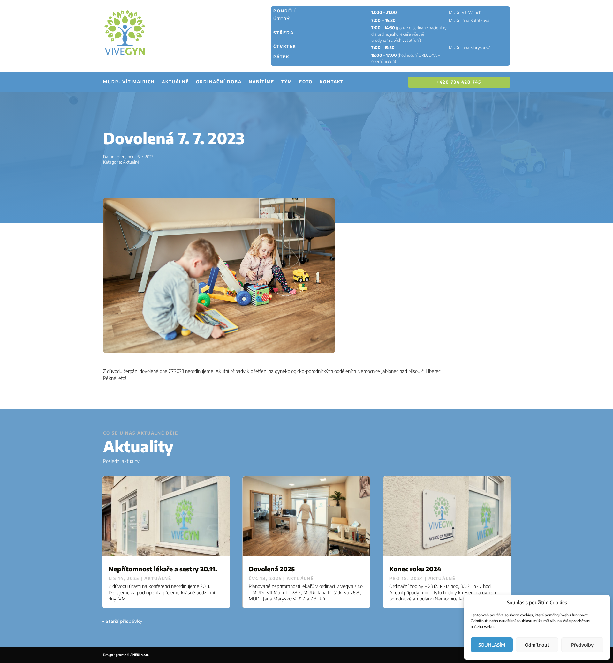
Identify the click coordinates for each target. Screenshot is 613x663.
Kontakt (332, 81)
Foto (306, 81)
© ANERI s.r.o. (138, 655)
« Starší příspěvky (122, 621)
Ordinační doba (219, 81)
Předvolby (582, 645)
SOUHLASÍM (491, 645)
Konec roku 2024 (415, 569)
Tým (286, 81)
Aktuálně (175, 81)
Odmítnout (537, 645)
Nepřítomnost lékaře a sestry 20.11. (163, 569)
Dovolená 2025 (272, 569)
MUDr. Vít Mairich (129, 81)
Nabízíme (261, 81)
